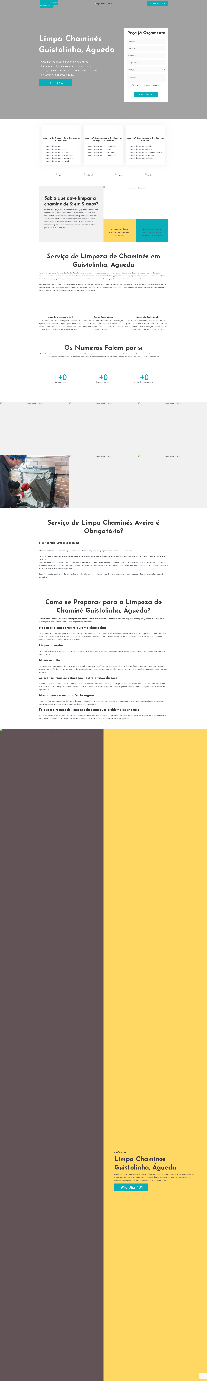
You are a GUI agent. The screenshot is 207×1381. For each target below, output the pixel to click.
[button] (157, 3)
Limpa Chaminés (58, 273)
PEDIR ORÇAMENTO (146, 95)
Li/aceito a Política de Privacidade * (148, 85)
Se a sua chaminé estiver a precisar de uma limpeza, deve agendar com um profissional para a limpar (76, 619)
